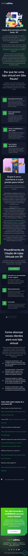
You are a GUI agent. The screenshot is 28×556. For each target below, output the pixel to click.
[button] (24, 3)
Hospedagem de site (16, 222)
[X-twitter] (9, 550)
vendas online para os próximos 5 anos (11, 48)
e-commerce (22, 37)
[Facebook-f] (14, 550)
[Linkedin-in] (16, 550)
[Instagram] (12, 550)
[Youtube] (19, 550)
